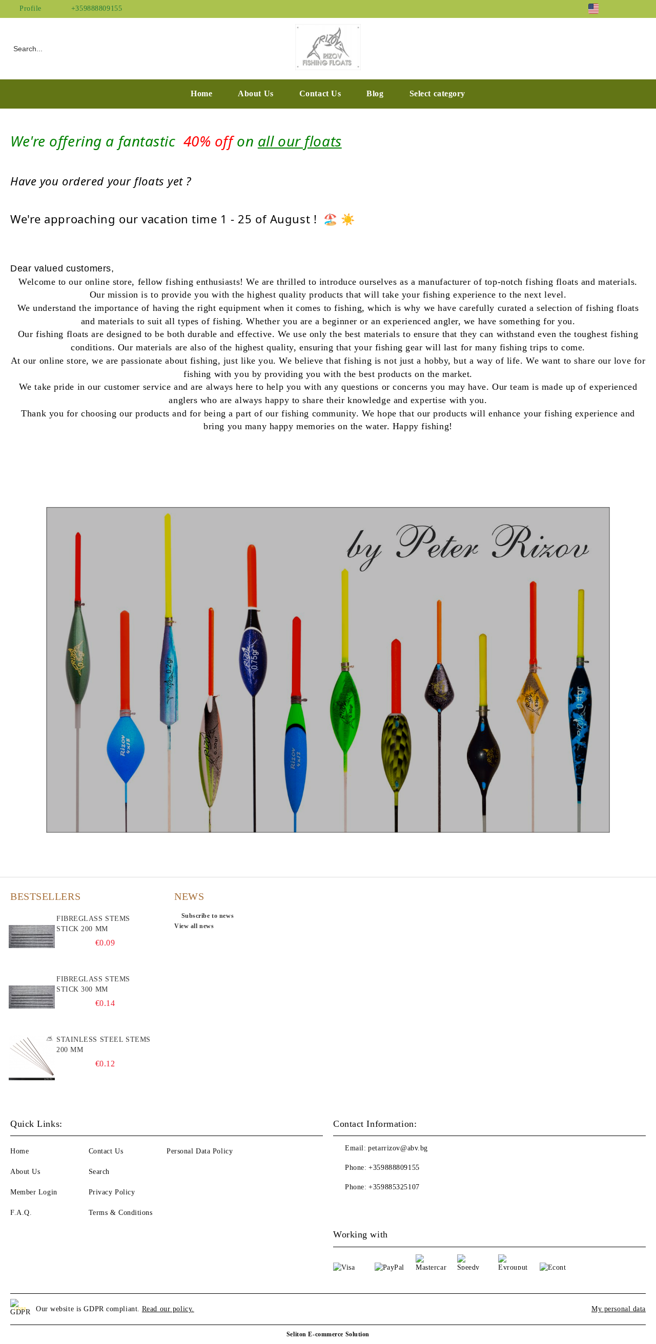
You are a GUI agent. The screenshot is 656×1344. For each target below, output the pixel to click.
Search (99, 1171)
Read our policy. (168, 1309)
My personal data (618, 1309)
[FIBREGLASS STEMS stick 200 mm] (31, 937)
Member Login (33, 1192)
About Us (255, 93)
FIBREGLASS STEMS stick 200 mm (93, 924)
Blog (374, 93)
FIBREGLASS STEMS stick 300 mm (93, 984)
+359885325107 (393, 1187)
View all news (194, 926)
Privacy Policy (112, 1192)
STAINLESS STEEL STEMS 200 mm (103, 1045)
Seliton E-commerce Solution (328, 1334)
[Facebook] (624, 8)
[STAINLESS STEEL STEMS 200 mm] (31, 1058)
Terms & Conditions (121, 1212)
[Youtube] (364, 1208)
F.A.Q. (21, 1212)
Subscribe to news (207, 915)
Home (201, 93)
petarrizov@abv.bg (398, 1148)
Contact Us (320, 93)
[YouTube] (640, 8)
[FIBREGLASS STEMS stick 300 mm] (31, 997)
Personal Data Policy (200, 1151)
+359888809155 (96, 8)
